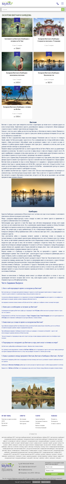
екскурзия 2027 (7, 454)
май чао (18, 441)
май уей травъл (24, 443)
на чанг (40, 450)
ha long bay (37, 447)
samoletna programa (31, 456)
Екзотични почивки (24, 421)
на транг (17, 443)
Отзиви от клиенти (56, 423)
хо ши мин (52, 441)
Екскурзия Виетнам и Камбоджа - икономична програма (17, 74)
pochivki (43, 454)
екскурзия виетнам (32, 441)
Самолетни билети (40, 419)
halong (54, 456)
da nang (21, 447)
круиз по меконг (29, 445)
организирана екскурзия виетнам (19, 452)
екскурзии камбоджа (20, 458)
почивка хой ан (24, 450)
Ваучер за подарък (40, 425)
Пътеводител (54, 421)
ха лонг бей (59, 441)
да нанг (55, 443)
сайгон (10, 445)
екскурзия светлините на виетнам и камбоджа (35, 439)
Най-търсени (23, 423)
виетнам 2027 (15, 454)
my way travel (47, 445)
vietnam (54, 445)
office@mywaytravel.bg (26, 470)
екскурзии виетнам (9, 458)
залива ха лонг (37, 443)
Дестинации (23, 419)
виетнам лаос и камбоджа (57, 437)
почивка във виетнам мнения (56, 447)
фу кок (9, 450)
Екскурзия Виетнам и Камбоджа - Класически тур (49, 74)
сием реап (52, 458)
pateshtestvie (11, 456)
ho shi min (15, 447)
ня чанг (31, 443)
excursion (54, 454)
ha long (43, 447)
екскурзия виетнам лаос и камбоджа (13, 439)
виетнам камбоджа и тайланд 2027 (40, 437)
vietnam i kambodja (42, 456)
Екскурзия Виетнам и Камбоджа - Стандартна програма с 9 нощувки (49, 40)
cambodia (41, 458)
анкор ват (15, 445)
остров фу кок (11, 441)
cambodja (59, 445)
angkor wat (60, 456)
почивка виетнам (52, 439)
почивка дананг (33, 450)
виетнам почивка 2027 (19, 448)
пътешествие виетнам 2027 (27, 454)
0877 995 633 (23, 463)
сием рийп (29, 458)
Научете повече (46, 482)
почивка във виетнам (8, 448)
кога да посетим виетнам (33, 448)
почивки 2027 (57, 452)
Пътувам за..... (54, 419)
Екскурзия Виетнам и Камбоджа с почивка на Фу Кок (17, 108)
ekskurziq (48, 454)
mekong (50, 456)
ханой (12, 443)
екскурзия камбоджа (44, 441)
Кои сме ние (4, 423)
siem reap (31, 447)
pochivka (37, 454)
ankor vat (10, 447)
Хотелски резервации (40, 427)
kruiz (47, 447)
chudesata (18, 456)
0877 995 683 (30, 463)
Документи (4, 425)
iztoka (23, 456)
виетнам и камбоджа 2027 (8, 437)
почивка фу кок (15, 450)
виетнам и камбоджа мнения (23, 437)
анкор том (21, 445)
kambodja (4, 447)
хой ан (59, 443)
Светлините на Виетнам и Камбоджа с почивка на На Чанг (17, 40)
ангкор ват (24, 441)
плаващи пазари (39, 445)
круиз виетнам (6, 443)
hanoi (26, 447)
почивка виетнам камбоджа (47, 448)
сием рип (58, 458)
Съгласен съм (36, 482)
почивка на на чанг (47, 450)
